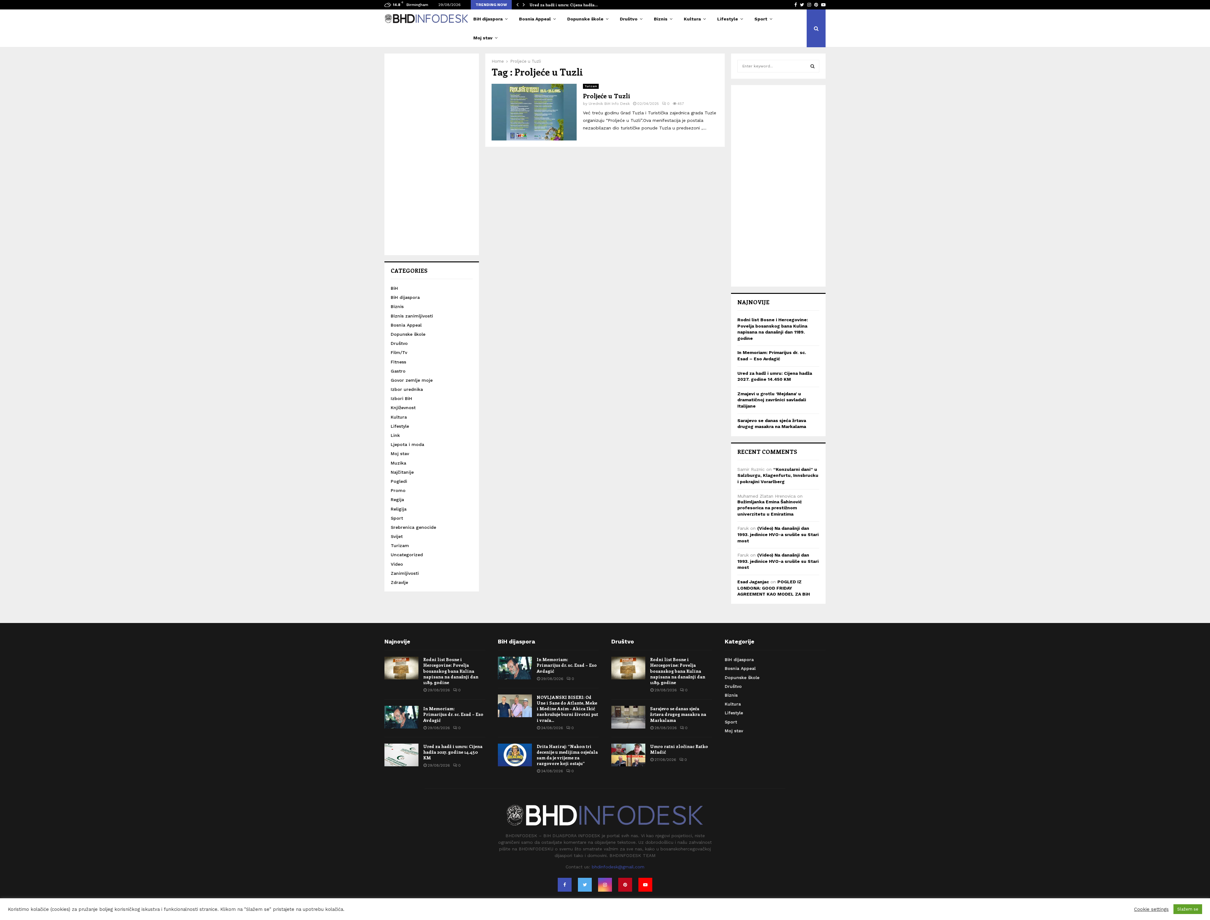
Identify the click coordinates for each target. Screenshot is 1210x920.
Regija (397, 499)
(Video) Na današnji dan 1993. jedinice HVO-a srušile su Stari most (778, 534)
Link (395, 435)
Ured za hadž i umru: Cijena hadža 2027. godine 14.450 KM (452, 752)
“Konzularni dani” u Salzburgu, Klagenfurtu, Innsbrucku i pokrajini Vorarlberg (777, 475)
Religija (398, 508)
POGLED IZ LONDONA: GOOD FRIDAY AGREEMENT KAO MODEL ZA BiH (773, 588)
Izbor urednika (407, 389)
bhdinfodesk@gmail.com (618, 866)
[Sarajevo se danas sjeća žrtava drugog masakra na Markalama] (628, 717)
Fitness (398, 361)
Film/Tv (399, 352)
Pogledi (399, 481)
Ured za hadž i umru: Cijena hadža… (563, 4)
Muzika (398, 463)
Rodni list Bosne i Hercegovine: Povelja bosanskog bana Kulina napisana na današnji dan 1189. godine (450, 670)
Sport (760, 18)
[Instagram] (605, 885)
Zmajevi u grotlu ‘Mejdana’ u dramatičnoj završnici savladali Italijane (771, 400)
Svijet (397, 536)
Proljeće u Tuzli (606, 95)
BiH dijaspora (488, 18)
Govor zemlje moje (412, 380)
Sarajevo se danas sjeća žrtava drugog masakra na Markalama (678, 714)
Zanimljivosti (405, 573)
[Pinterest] (625, 885)
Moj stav (483, 37)
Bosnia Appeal (535, 18)
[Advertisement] (432, 154)
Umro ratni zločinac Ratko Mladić (679, 749)
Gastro (398, 371)
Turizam (591, 86)
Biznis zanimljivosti (412, 315)
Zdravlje (399, 582)
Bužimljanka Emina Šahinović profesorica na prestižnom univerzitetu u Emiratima (769, 508)
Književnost (403, 407)
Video (397, 564)
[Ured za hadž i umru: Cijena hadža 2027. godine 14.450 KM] (401, 755)
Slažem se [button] (1187, 909)
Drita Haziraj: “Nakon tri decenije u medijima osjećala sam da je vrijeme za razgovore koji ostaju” (567, 755)
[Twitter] (585, 885)
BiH (394, 288)
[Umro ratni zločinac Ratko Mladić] (628, 755)
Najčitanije (402, 472)
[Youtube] (645, 885)
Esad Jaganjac (753, 581)
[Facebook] (565, 885)
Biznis (660, 18)
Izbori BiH (401, 398)
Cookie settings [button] (1151, 909)
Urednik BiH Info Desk (609, 103)
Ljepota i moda (407, 444)
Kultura (692, 18)
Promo (398, 490)
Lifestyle (727, 18)
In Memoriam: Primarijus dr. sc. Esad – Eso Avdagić (453, 714)
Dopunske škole (585, 18)
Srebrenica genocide (413, 527)
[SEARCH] (812, 66)
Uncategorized (407, 554)
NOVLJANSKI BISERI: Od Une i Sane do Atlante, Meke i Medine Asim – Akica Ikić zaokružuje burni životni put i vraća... (567, 708)
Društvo (628, 18)
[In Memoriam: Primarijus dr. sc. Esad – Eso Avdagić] (401, 717)
